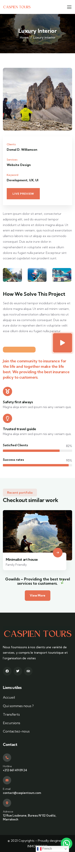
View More (37, 595)
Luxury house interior (37, 543)
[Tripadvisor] (28, 671)
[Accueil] (17, 7)
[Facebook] (7, 671)
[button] (70, 102)
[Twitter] (17, 671)
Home (24, 37)
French (47, 848)
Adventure (28, 548)
